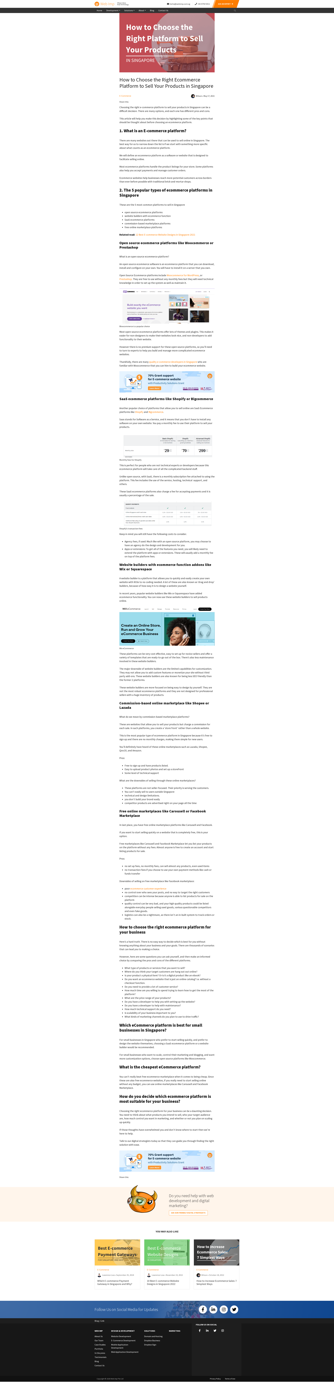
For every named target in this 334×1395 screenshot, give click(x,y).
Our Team (99, 1340)
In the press (100, 1353)
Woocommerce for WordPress (183, 275)
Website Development (121, 1336)
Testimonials (100, 1357)
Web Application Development (125, 1352)
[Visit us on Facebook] (200, 1330)
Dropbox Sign (150, 1344)
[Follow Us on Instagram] (224, 1309)
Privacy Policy (215, 1379)
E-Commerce (125, 95)
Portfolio (99, 1348)
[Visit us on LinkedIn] (207, 1330)
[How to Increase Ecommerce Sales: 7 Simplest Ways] (216, 1252)
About (141, 10)
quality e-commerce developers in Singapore (173, 361)
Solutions (128, 10)
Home (99, 10)
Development (112, 10)
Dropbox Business (152, 1340)
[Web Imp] (112, 4)
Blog (152, 10)
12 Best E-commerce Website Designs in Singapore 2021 (165, 234)
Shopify (139, 412)
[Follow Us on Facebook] (203, 1309)
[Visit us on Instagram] (222, 1330)
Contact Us (163, 10)
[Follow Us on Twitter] (234, 1309)
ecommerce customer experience (148, 888)
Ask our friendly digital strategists (188, 1213)
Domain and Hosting (153, 1336)
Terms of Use (230, 1379)
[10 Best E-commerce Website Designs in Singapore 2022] (167, 1252)
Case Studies (100, 1344)
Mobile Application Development (119, 1346)
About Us (99, 1336)
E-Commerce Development (123, 1340)
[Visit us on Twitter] (215, 1330)
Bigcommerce (155, 412)
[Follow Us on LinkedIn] (213, 1309)
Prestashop (125, 279)
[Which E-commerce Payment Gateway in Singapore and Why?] (117, 1252)
